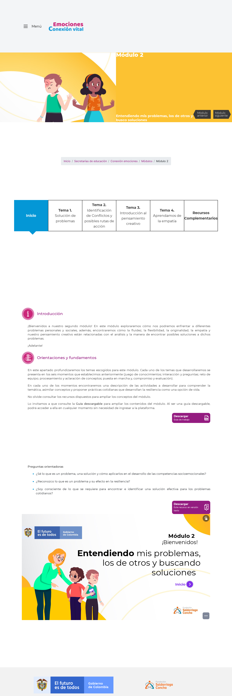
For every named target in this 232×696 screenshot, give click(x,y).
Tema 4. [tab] (167, 215)
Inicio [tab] (31, 215)
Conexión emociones (124, 161)
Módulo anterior (202, 114)
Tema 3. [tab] (133, 215)
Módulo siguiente (221, 114)
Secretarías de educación (90, 161)
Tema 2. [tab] (99, 215)
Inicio (67, 161)
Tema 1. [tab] (65, 215)
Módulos (146, 161)
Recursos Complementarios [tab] (201, 215)
